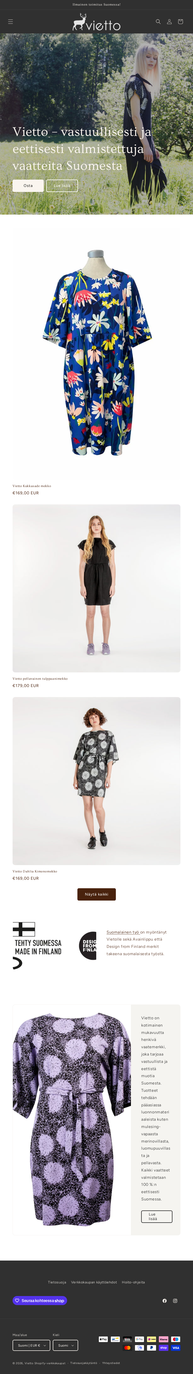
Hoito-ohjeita (133, 1282)
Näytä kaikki (96, 894)
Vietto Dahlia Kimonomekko (35, 871)
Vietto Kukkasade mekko (32, 486)
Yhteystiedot (111, 1363)
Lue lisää (62, 186)
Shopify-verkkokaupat (50, 1363)
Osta (28, 186)
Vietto (29, 1363)
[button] (10, 21)
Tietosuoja (57, 1282)
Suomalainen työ (123, 932)
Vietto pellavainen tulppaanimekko (40, 678)
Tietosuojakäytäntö (83, 1363)
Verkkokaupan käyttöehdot (94, 1282)
